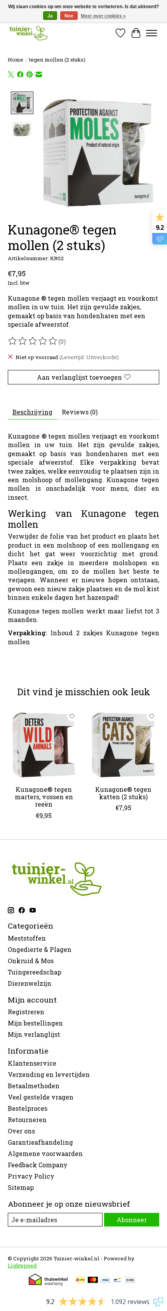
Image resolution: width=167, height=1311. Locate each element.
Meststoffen (27, 938)
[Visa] (105, 1281)
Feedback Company (38, 1165)
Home (15, 59)
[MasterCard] (93, 1281)
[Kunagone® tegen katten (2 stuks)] (123, 745)
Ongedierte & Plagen (39, 949)
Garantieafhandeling (40, 1142)
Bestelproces (27, 1108)
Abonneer (132, 1220)
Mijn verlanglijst (34, 1034)
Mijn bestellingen (35, 1023)
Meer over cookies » (103, 16)
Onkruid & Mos (31, 961)
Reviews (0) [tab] (79, 412)
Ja (50, 16)
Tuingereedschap (34, 972)
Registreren (26, 1012)
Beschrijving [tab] (32, 412)
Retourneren (27, 1119)
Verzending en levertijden (49, 1074)
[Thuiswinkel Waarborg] (48, 1283)
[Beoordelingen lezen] (33, 341)
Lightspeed (22, 1265)
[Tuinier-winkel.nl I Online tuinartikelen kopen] (28, 33)
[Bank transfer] (130, 1281)
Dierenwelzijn (29, 983)
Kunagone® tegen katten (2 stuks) (123, 793)
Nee (68, 16)
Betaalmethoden (33, 1086)
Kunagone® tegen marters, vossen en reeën (44, 796)
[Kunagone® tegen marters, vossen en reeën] (44, 745)
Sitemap (21, 1187)
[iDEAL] (80, 1281)
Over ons (21, 1131)
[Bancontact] (117, 1281)
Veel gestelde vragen (40, 1097)
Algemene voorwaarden (45, 1153)
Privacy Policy (31, 1176)
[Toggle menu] (151, 33)
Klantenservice (32, 1063)
